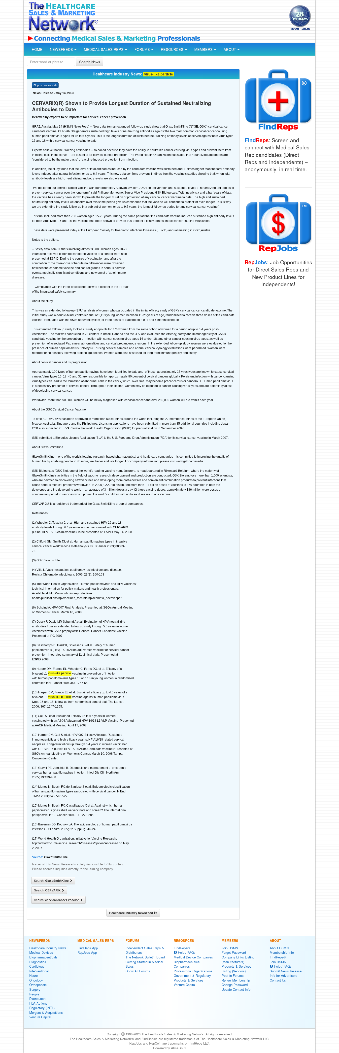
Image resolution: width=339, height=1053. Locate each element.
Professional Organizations (193, 971)
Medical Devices (41, 952)
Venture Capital (40, 1017)
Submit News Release (286, 971)
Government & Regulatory (192, 975)
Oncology (36, 980)
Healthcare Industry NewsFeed (131, 913)
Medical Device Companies (193, 957)
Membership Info (282, 952)
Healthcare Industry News (47, 948)
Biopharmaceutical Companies (187, 964)
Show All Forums (138, 971)
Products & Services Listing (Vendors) (236, 968)
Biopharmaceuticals (43, 957)
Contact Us (278, 980)
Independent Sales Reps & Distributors (145, 950)
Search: (51, 880)
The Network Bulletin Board (145, 957)
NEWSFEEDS (62, 49)
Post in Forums (233, 975)
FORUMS (143, 49)
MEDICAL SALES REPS (104, 49)
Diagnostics (37, 961)
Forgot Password (234, 952)
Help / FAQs (186, 952)
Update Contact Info (236, 989)
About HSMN (279, 948)
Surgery (34, 989)
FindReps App (87, 948)
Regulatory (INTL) (42, 1007)
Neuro (33, 975)
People (34, 994)
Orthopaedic (38, 984)
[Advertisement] (193, 18)
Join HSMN (230, 948)
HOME (37, 49)
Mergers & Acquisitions (46, 1012)
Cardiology (36, 966)
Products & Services (188, 980)
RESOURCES (172, 49)
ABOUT (230, 49)
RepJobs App (87, 952)
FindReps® (182, 948)
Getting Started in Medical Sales (144, 964)
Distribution (37, 998)
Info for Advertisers (283, 975)
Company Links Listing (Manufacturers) (238, 959)
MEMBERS (204, 49)
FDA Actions (38, 1003)
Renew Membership (236, 980)
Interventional (39, 971)
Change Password (235, 984)
